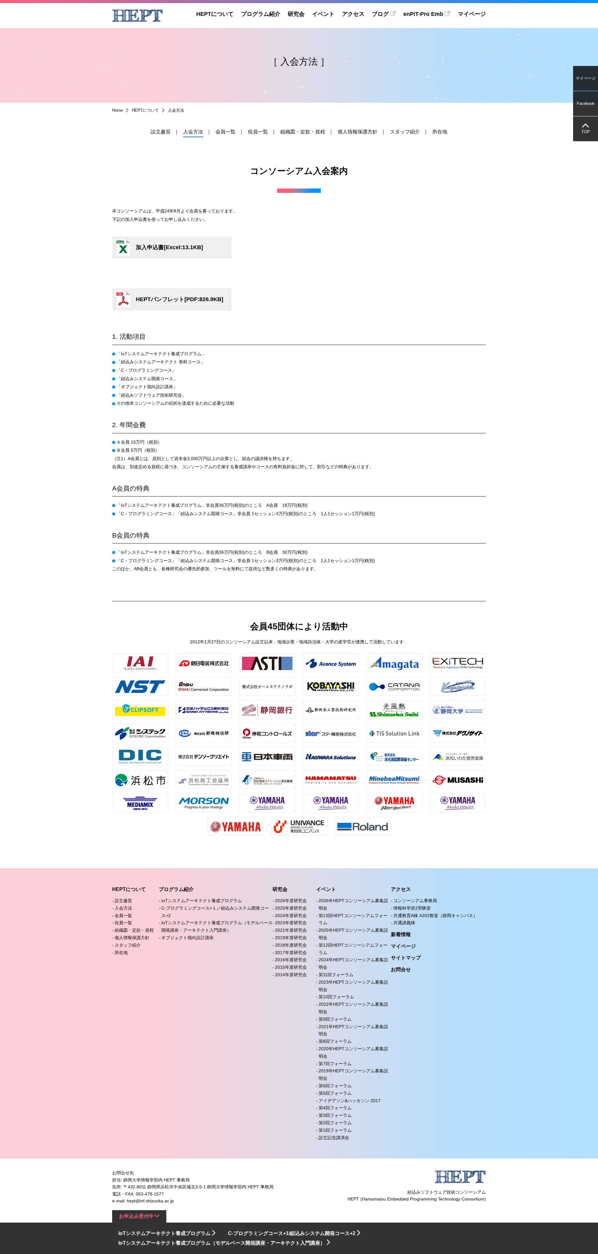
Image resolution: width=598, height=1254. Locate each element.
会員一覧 (225, 131)
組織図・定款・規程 (302, 131)
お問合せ (401, 969)
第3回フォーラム (335, 1115)
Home (117, 110)
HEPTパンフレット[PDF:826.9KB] (179, 299)
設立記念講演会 (334, 1137)
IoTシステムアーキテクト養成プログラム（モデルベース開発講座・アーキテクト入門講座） (221, 1243)
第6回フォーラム (335, 1085)
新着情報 (401, 934)
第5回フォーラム (335, 1093)
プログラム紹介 (260, 14)
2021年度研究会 (291, 930)
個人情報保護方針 (357, 131)
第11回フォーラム (336, 974)
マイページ (472, 14)
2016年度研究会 (291, 959)
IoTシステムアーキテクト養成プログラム (201, 900)
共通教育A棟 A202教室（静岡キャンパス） (435, 915)
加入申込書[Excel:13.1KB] (169, 247)
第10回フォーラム (336, 996)
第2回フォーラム (335, 1122)
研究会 (296, 14)
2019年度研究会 (291, 937)
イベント (323, 14)
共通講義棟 (404, 922)
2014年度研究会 (291, 974)
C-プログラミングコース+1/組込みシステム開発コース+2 (291, 1233)
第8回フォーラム (335, 1041)
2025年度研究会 (291, 908)
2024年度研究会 (291, 915)
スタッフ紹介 (405, 131)
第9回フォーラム (335, 1019)
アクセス (353, 14)
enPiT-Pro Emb (423, 14)
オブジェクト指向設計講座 (187, 937)
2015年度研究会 (291, 967)
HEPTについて (215, 14)
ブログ (380, 14)
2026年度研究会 (291, 900)
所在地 (439, 131)
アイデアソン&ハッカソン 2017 (350, 1100)
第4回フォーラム (335, 1107)
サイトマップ (406, 957)
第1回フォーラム (335, 1130)
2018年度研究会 (291, 945)
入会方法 (193, 131)
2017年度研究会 (291, 952)
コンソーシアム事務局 (415, 900)
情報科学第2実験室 (412, 908)
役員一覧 (258, 131)
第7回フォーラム (335, 1063)
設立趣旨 (161, 131)
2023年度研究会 (291, 922)
